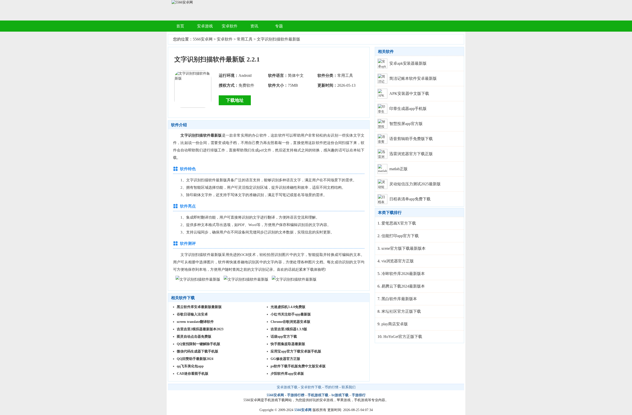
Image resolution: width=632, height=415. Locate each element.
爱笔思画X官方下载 (398, 223)
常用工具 (245, 39)
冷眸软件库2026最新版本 (403, 273)
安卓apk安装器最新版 (408, 63)
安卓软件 (229, 26)
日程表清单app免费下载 (410, 199)
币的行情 (331, 387)
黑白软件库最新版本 (399, 299)
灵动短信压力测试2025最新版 (415, 184)
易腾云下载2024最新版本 (403, 286)
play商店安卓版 (394, 324)
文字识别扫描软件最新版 (278, 39)
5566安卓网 (203, 39)
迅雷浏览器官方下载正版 (411, 154)
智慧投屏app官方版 (406, 124)
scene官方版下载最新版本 (403, 248)
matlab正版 (398, 169)
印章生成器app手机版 (408, 108)
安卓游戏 (205, 26)
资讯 (254, 26)
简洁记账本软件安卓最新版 (413, 78)
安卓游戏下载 (287, 387)
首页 (180, 26)
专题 (279, 26)
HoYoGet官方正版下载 (402, 336)
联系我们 (349, 387)
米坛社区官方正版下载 (401, 311)
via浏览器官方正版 (397, 261)
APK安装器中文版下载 (409, 93)
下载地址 (235, 100)
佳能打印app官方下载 (400, 236)
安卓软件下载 (311, 387)
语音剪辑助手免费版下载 (411, 139)
